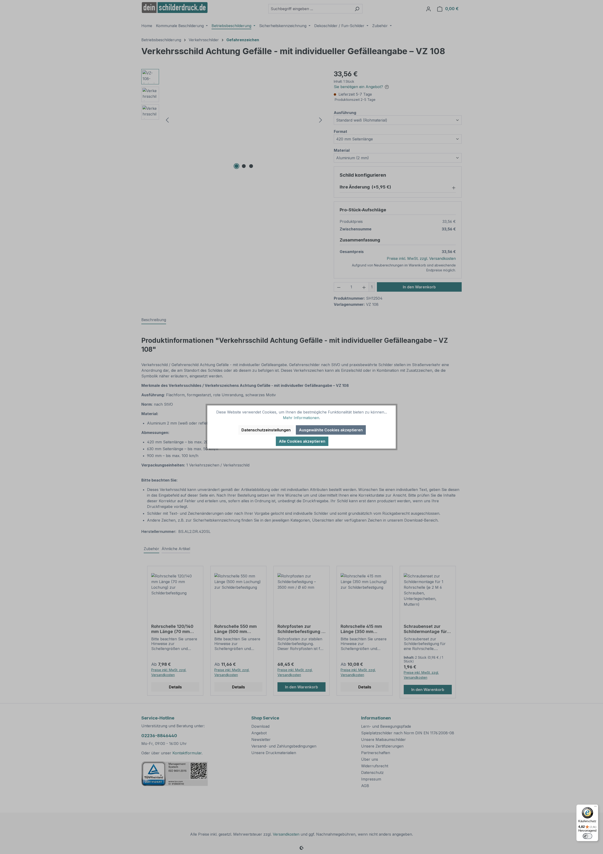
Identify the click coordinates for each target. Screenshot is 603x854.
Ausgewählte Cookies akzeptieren (331, 430)
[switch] (587, 836)
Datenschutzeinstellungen (266, 430)
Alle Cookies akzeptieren (302, 441)
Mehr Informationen (301, 417)
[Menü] (595, 807)
